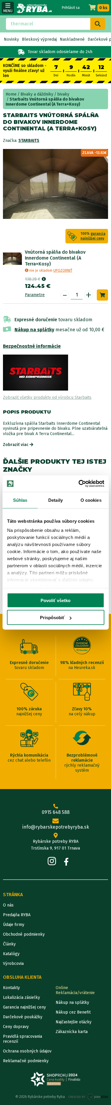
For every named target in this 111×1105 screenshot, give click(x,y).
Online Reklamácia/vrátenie (75, 990)
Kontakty (11, 987)
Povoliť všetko (55, 600)
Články (9, 944)
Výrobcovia (13, 963)
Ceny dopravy (16, 1026)
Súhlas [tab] (20, 499)
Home (11, 94)
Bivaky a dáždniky (36, 94)
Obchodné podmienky (24, 934)
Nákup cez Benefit (73, 1012)
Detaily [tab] (55, 499)
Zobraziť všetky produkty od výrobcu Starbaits (47, 397)
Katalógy (11, 953)
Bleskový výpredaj (39, 39)
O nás (8, 905)
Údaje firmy (13, 924)
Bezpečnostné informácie (32, 346)
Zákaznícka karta (72, 1031)
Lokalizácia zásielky (21, 997)
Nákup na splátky (34, 329)
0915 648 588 (56, 812)
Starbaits (28, 140)
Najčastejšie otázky (73, 1021)
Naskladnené (72, 39)
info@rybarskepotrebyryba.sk (55, 827)
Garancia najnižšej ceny (24, 1007)
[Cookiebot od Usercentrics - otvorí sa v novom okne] (79, 484)
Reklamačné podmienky (26, 1060)
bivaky (63, 94)
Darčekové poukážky (22, 1016)
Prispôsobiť (52, 617)
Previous (5, 199)
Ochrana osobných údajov (27, 1051)
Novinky (11, 39)
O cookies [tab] (91, 499)
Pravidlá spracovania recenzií (22, 1039)
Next (106, 199)
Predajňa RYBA (16, 914)
